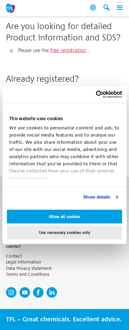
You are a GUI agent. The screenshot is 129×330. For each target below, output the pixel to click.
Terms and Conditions (28, 274)
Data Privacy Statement (29, 268)
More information (28, 178)
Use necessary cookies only (64, 232)
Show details (96, 196)
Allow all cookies (64, 216)
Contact (14, 256)
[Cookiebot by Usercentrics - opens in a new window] (96, 94)
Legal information (23, 262)
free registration (68, 50)
